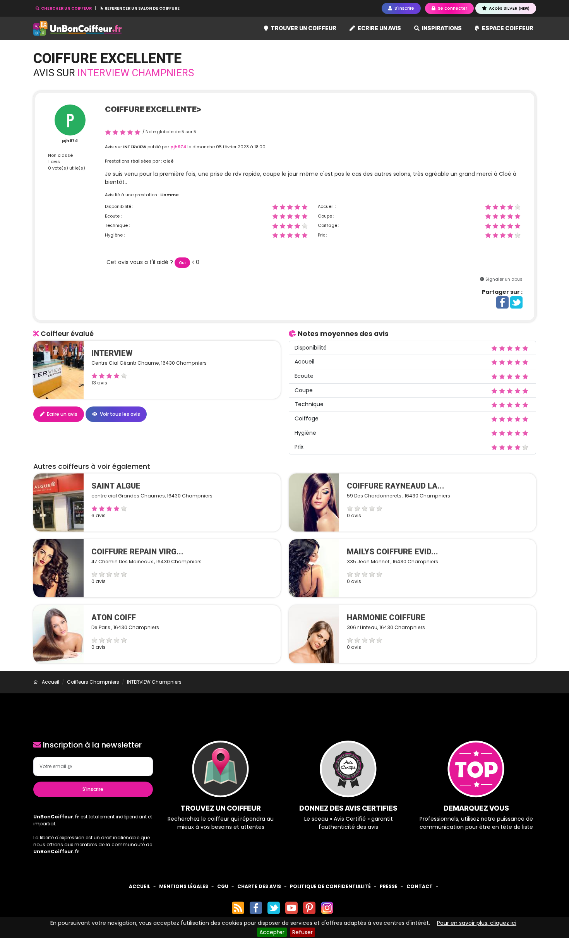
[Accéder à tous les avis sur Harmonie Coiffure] (314, 634)
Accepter (271, 932)
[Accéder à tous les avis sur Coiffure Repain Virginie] (58, 568)
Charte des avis (259, 886)
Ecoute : (113, 216)
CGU (222, 886)
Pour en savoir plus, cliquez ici (476, 923)
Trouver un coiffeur (302, 28)
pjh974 (70, 140)
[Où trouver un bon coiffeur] (77, 28)
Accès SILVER (509, 8)
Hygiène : (115, 235)
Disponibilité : (119, 206)
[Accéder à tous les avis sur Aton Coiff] (58, 634)
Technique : (117, 225)
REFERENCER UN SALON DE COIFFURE (142, 8)
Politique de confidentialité (330, 886)
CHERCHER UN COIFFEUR (66, 8)
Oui (182, 263)
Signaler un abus (504, 279)
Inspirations (441, 28)
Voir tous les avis (119, 414)
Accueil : (327, 206)
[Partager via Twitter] (516, 302)
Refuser (302, 932)
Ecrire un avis (378, 28)
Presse (389, 886)
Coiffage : (328, 225)
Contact (419, 886)
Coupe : (326, 216)
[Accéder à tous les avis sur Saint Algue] (58, 502)
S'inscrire (92, 789)
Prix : (322, 235)
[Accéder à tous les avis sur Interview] (58, 369)
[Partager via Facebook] (502, 302)
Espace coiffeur (507, 28)
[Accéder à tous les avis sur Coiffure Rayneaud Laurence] (314, 502)
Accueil (139, 886)
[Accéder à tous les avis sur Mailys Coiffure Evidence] (314, 568)
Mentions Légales (183, 886)
